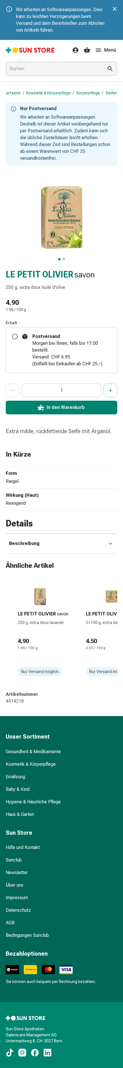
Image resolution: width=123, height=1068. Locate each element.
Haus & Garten (20, 814)
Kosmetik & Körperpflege (48, 93)
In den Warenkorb (66, 407)
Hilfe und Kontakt (23, 847)
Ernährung (15, 776)
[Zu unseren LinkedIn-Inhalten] (47, 1053)
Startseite (11, 93)
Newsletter (17, 872)
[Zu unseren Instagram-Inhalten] (22, 1053)
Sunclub (14, 860)
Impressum (17, 897)
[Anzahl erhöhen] (110, 390)
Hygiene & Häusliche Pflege (33, 801)
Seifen (111, 93)
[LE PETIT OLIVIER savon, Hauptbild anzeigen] (59, 259)
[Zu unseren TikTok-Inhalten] (10, 1053)
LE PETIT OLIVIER (39, 274)
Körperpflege (88, 93)
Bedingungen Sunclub (27, 935)
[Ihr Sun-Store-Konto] (74, 50)
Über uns (14, 885)
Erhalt (11, 323)
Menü (110, 50)
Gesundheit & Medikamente (33, 751)
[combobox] (53, 69)
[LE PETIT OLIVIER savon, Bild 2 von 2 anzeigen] (64, 259)
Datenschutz (18, 910)
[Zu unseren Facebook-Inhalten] (35, 1053)
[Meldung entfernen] (115, 9)
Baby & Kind (17, 789)
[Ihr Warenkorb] (87, 50)
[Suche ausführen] (110, 69)
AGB (10, 922)
